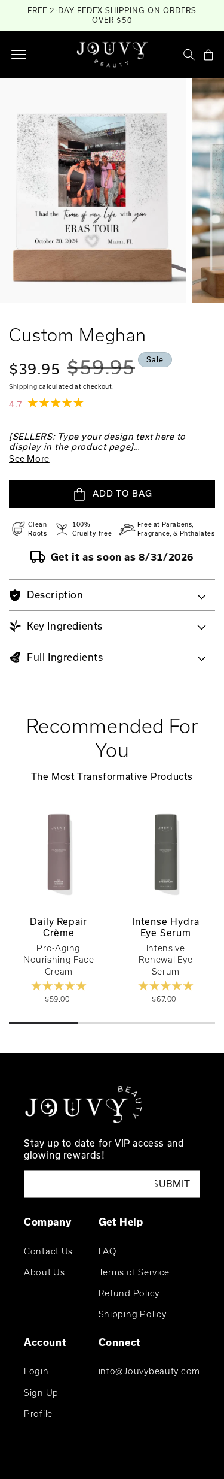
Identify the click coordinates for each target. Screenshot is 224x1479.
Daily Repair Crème (58, 927)
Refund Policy (129, 1293)
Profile (38, 1413)
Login (36, 1371)
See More (29, 458)
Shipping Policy (133, 1314)
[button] (18, 54)
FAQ (107, 1251)
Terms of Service (134, 1272)
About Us (44, 1272)
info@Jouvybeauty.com (149, 1371)
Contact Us (48, 1251)
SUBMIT (173, 1183)
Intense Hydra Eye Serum (165, 927)
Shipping (23, 386)
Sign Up (41, 1392)
